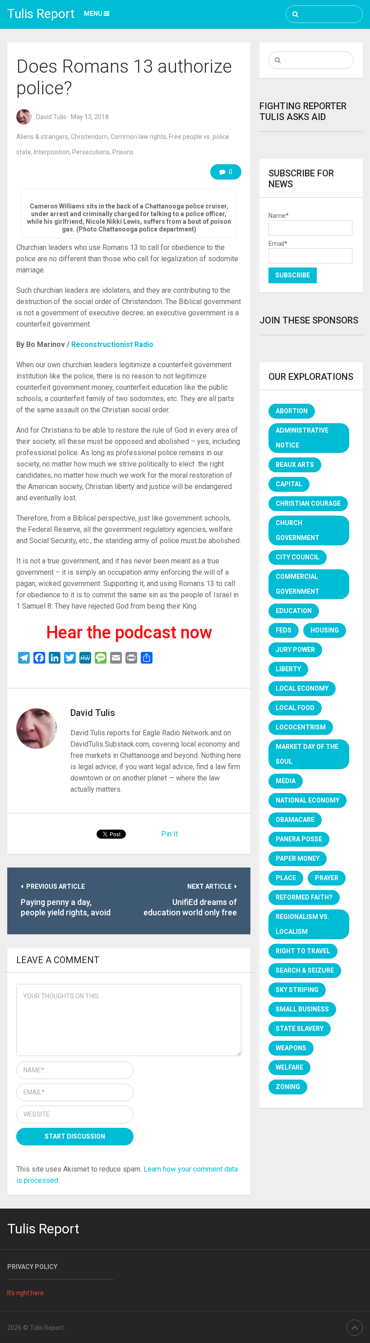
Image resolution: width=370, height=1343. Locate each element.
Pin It (169, 834)
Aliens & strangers (42, 136)
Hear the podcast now (129, 632)
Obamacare (295, 819)
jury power (295, 649)
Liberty (288, 669)
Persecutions (91, 152)
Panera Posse (299, 839)
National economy (307, 800)
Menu (93, 13)
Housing (324, 630)
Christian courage (308, 503)
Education (294, 610)
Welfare (289, 1067)
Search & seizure (305, 970)
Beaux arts (295, 464)
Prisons (123, 152)
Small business (302, 1009)
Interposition (51, 152)
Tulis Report (41, 13)
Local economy (302, 688)
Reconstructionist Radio (111, 344)
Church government (297, 530)
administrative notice (302, 438)
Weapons (291, 1048)
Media (286, 781)
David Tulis (51, 116)
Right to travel (303, 951)
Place (286, 877)
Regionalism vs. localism (302, 924)
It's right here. (26, 1293)
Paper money (297, 858)
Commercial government (297, 584)
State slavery (300, 1028)
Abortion (292, 411)
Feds (283, 630)
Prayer (326, 877)
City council (297, 557)
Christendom (89, 136)
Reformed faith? (304, 897)
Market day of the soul (307, 754)
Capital (289, 484)
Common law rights (138, 136)
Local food (295, 707)
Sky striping (297, 989)
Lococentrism (301, 727)
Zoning (288, 1086)
